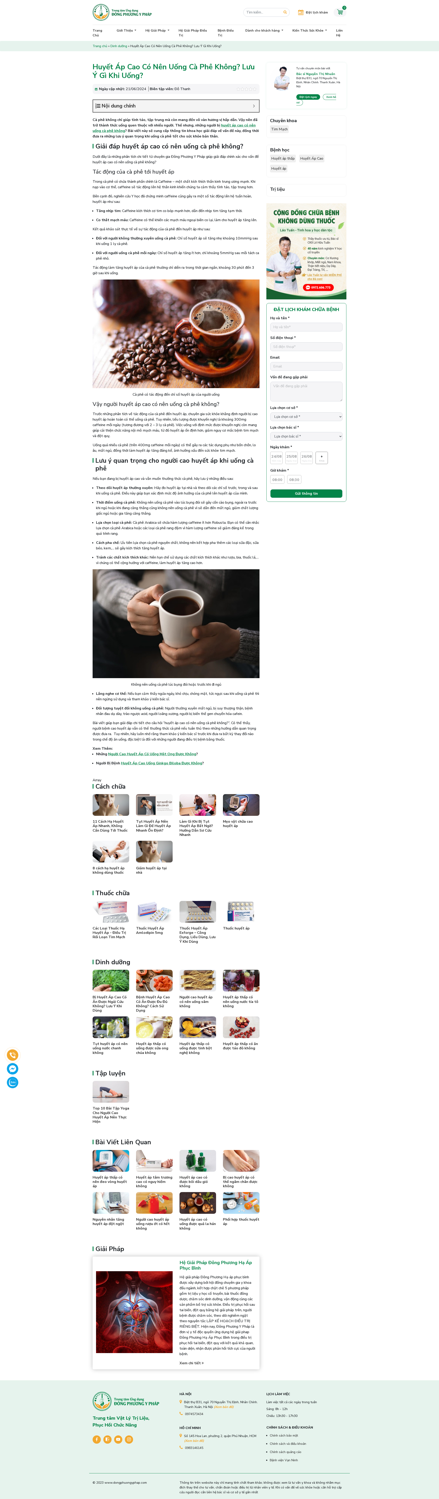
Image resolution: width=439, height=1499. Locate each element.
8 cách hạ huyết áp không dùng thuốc (109, 870)
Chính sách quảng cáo (285, 1452)
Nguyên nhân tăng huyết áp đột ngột (108, 1221)
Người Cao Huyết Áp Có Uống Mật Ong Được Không (152, 754)
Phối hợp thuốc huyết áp (241, 1221)
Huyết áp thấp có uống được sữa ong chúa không (152, 1048)
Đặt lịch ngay (308, 97)
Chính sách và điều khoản (288, 1444)
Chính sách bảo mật (284, 1435)
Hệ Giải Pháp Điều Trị (193, 33)
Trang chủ (100, 46)
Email (275, 357)
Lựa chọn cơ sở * (284, 407)
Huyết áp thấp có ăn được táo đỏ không (240, 1046)
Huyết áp (278, 168)
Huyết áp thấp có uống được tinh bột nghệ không (195, 1048)
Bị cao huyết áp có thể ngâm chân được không (240, 1182)
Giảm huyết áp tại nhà (151, 870)
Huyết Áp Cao (311, 158)
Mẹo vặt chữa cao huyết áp (238, 823)
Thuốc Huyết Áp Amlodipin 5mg (150, 930)
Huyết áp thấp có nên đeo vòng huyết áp (110, 1182)
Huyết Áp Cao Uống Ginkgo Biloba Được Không (161, 763)
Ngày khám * (281, 447)
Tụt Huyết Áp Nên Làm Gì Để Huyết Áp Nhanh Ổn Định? (153, 826)
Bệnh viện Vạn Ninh (284, 1460)
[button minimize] (254, 106)
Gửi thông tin (306, 493)
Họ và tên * (280, 318)
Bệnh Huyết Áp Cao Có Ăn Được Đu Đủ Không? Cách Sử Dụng (153, 1004)
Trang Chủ (97, 33)
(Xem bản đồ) (224, 1407)
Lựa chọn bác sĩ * (284, 427)
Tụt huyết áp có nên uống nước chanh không (110, 1048)
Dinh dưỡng (118, 46)
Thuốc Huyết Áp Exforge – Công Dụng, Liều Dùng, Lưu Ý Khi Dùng (197, 935)
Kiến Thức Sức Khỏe (308, 30)
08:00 (277, 479)
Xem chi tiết (190, 1363)
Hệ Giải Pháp (156, 30)
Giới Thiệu (125, 30)
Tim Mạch (279, 129)
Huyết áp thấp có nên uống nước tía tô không (240, 1001)
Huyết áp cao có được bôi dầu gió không (193, 1182)
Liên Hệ (339, 33)
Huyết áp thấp (283, 158)
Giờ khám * (279, 470)
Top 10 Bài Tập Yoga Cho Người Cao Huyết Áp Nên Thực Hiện (111, 1115)
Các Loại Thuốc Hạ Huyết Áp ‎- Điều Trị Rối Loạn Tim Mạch (109, 933)
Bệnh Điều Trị (226, 33)
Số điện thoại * (283, 337)
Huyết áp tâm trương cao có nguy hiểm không (154, 1182)
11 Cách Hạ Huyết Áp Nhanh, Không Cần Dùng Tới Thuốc (110, 826)
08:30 (294, 479)
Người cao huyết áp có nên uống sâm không (196, 1001)
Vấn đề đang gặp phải (289, 377)
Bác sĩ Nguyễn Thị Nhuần (315, 74)
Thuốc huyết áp (236, 928)
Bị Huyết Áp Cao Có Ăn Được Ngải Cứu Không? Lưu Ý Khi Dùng (110, 1004)
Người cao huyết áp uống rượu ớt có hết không (153, 1224)
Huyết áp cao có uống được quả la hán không (197, 1224)
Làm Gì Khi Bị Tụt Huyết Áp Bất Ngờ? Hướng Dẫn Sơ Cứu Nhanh (196, 828)
